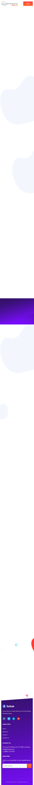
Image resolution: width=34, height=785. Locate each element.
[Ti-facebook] (4, 718)
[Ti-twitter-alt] (8, 718)
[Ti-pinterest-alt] (18, 718)
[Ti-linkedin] (13, 718)
